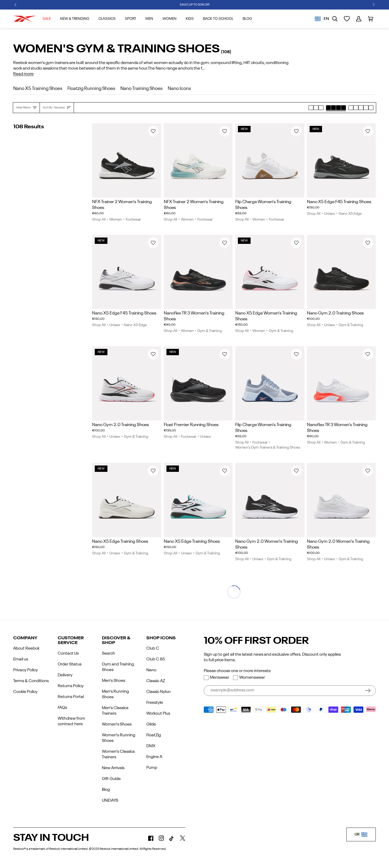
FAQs (62, 708)
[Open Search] (335, 18)
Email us (20, 659)
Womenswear (252, 678)
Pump (151, 768)
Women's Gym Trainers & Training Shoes (267, 447)
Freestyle (154, 703)
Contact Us (68, 653)
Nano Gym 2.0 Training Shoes (335, 313)
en (326, 19)
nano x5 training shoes (37, 88)
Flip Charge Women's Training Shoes (263, 205)
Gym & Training (209, 331)
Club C (152, 648)
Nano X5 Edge (350, 214)
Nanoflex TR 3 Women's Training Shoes (194, 316)
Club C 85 (155, 659)
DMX (151, 746)
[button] (15, 5)
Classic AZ (155, 681)
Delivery (65, 675)
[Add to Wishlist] (153, 131)
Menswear (219, 678)
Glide (151, 724)
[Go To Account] (358, 18)
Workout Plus (158, 713)
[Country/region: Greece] (318, 18)
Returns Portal (71, 697)
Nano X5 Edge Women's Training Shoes (266, 316)
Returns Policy (71, 686)
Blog (106, 790)
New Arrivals (113, 768)
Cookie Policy (25, 692)
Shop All (99, 219)
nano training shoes (141, 88)
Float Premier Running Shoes (191, 425)
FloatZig (153, 735)
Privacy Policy (25, 670)
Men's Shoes (113, 681)
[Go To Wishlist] (346, 18)
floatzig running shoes (91, 88)
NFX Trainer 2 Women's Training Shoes (122, 205)
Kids (190, 19)
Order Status (70, 664)
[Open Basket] (370, 18)
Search (108, 653)
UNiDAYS (110, 800)
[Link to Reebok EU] (24, 19)
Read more (23, 74)
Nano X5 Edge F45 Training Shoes (339, 202)
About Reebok (26, 648)
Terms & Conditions (31, 681)
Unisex (329, 214)
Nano (151, 670)
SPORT (130, 19)
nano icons (179, 88)
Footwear (133, 219)
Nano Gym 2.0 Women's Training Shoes (266, 544)
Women (169, 19)
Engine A (154, 757)
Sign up (368, 690)
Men (149, 19)
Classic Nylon (158, 692)
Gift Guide (111, 779)
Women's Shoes (117, 724)
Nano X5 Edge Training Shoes (120, 541)
